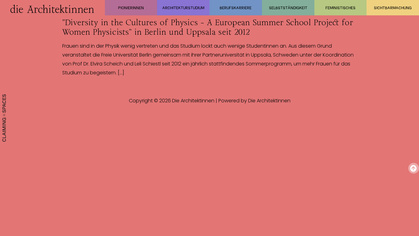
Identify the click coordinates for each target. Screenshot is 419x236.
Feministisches (340, 8)
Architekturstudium (183, 8)
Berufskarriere (236, 8)
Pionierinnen (131, 8)
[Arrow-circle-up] (413, 168)
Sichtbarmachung (393, 8)
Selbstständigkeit (288, 8)
